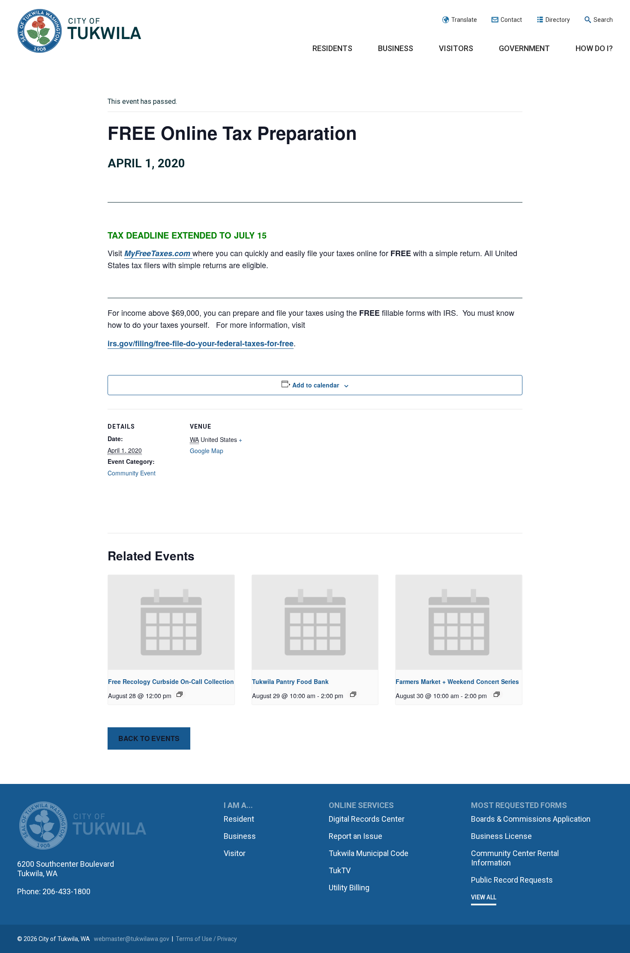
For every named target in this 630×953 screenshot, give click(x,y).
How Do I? (594, 48)
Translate (464, 19)
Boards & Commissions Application (531, 818)
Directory (558, 19)
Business (395, 48)
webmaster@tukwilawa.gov (131, 938)
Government (524, 48)
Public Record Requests (512, 879)
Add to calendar (315, 385)
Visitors (456, 48)
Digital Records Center (367, 818)
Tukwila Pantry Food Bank (290, 681)
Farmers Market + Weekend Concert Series (457, 681)
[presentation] (171, 622)
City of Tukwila (79, 31)
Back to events (149, 738)
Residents (332, 48)
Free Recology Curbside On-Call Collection (171, 681)
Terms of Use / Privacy (206, 938)
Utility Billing (349, 887)
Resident (239, 818)
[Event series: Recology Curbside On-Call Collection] (180, 694)
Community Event (132, 473)
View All (483, 897)
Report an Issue (355, 836)
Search (603, 19)
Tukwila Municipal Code (368, 853)
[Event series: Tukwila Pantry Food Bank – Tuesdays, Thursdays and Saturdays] (353, 694)
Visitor (235, 853)
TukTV (340, 870)
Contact (511, 19)
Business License (501, 836)
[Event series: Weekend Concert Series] (497, 694)
